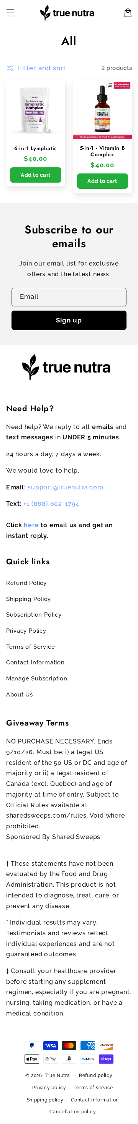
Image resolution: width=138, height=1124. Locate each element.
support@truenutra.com (66, 487)
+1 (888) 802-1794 (51, 503)
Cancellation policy (72, 1111)
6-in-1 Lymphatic (35, 148)
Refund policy (96, 1075)
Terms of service (93, 1087)
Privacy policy (49, 1087)
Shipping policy (45, 1100)
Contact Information (35, 662)
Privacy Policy (26, 630)
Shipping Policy (28, 599)
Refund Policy (26, 583)
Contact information (95, 1100)
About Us (19, 694)
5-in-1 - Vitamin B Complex (102, 151)
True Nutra (57, 1075)
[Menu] (10, 12)
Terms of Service (30, 646)
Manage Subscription (36, 678)
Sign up (69, 320)
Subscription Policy (34, 614)
